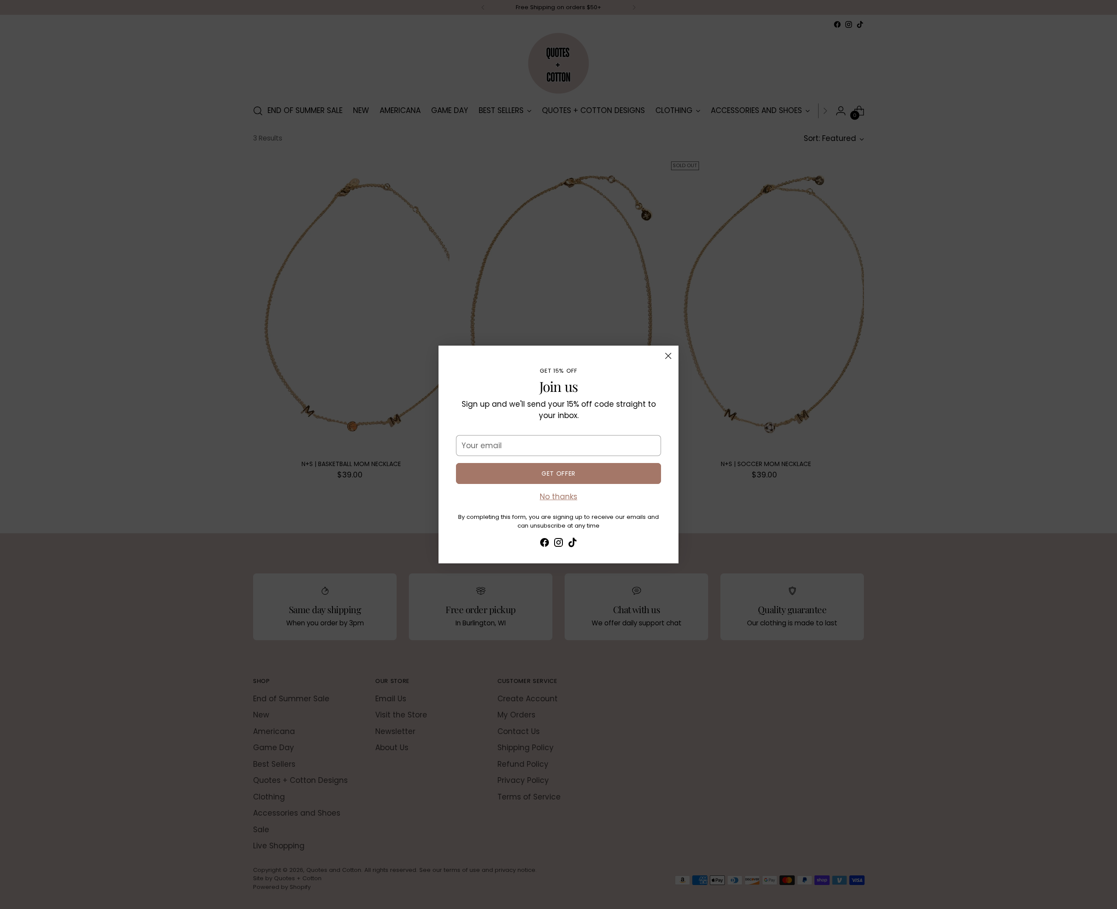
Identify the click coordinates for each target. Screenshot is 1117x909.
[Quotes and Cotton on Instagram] (558, 544)
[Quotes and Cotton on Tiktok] (572, 544)
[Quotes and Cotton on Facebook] (544, 544)
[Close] (668, 356)
